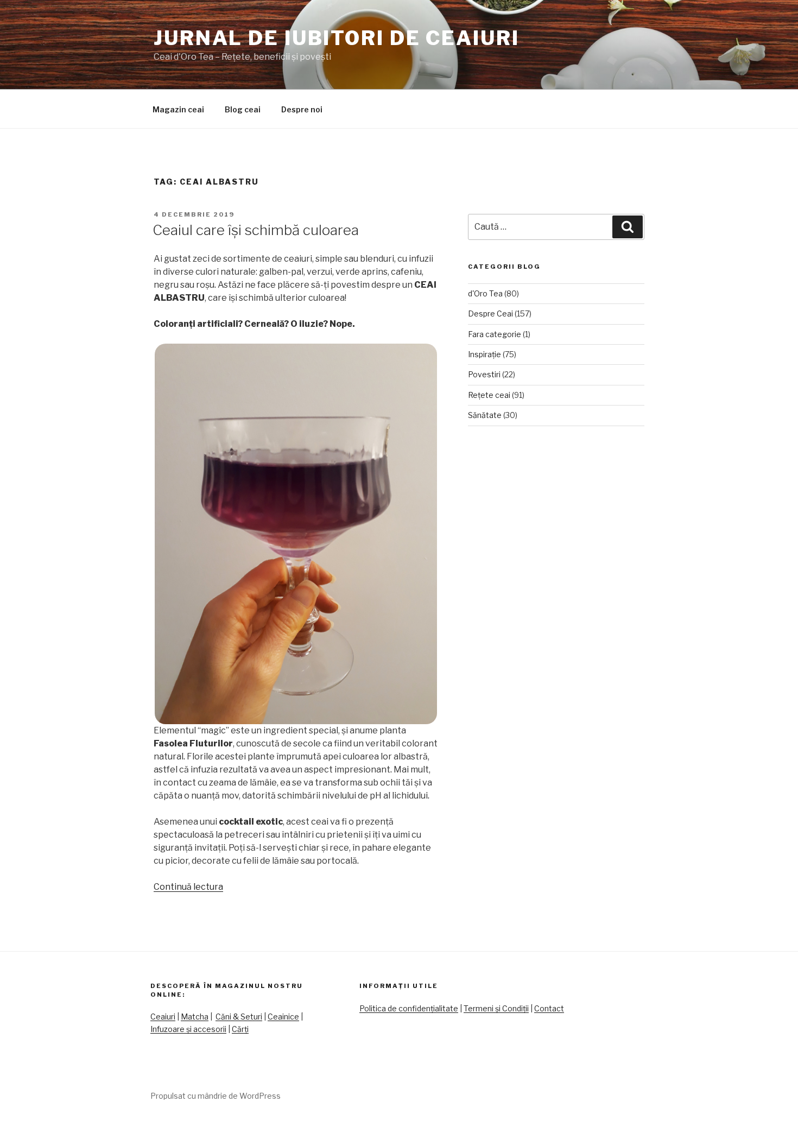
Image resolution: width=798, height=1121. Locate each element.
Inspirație (484, 354)
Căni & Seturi (239, 1016)
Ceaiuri (162, 1016)
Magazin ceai (178, 109)
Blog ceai (243, 109)
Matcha (194, 1016)
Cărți (240, 1029)
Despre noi (301, 109)
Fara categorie (494, 334)
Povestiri (484, 374)
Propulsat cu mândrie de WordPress (215, 1095)
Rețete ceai (489, 395)
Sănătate (485, 415)
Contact (549, 1008)
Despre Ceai (490, 313)
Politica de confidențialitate (408, 1008)
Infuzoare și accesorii (188, 1029)
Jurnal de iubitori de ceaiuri (337, 38)
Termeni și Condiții (496, 1008)
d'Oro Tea (485, 293)
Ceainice (283, 1016)
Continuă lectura (188, 887)
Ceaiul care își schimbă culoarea (256, 229)
